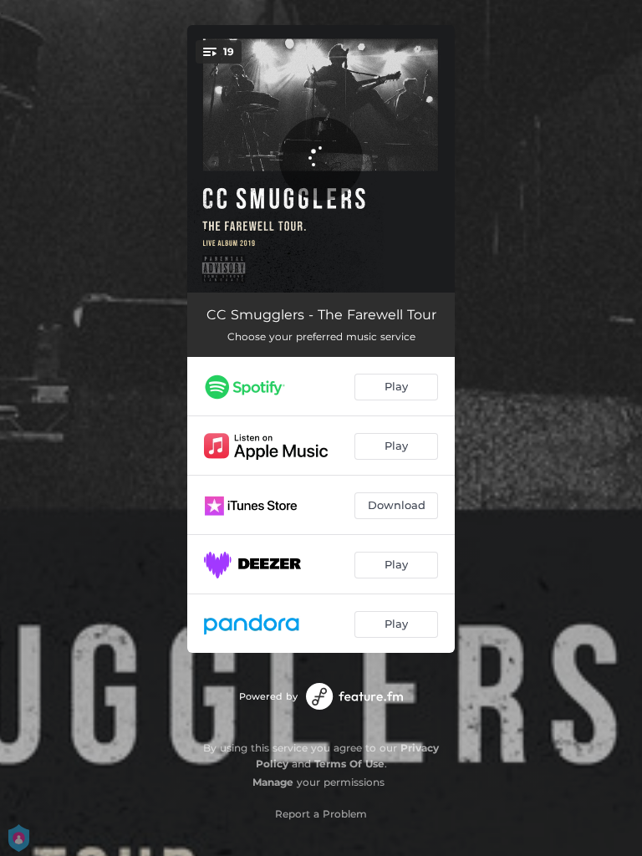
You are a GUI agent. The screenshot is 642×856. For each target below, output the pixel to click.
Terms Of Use (349, 763)
